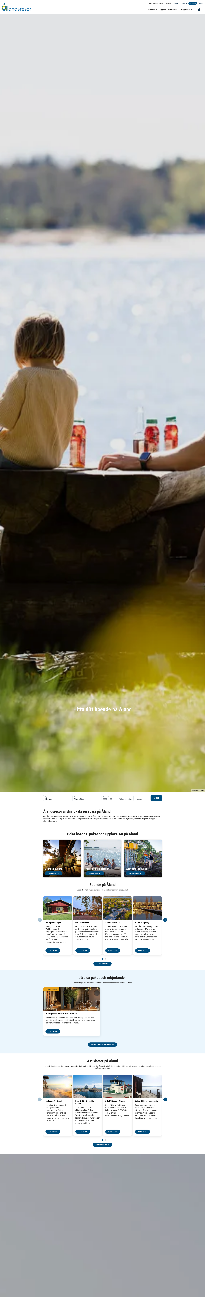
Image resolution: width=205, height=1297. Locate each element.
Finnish (200, 3)
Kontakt (168, 3)
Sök (157, 798)
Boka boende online (156, 3)
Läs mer (52, 1131)
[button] (102, 959)
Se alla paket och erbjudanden (102, 1044)
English (184, 3)
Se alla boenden (103, 963)
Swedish (193, 3)
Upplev (163, 9)
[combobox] (57, 798)
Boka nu (52, 950)
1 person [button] (138, 799)
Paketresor (173, 9)
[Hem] (16, 7)
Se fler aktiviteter (102, 1145)
